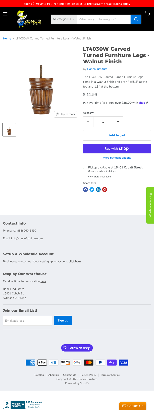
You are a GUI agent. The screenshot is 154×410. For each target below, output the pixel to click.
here (43, 281)
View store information (100, 176)
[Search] (136, 19)
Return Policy (88, 375)
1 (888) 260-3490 (25, 231)
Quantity (88, 112)
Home (7, 38)
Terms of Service (110, 375)
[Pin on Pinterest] (104, 189)
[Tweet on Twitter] (91, 189)
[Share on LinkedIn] (98, 189)
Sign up (63, 320)
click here (75, 261)
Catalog (39, 375)
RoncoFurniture (97, 69)
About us (53, 375)
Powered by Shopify (77, 383)
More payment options (117, 157)
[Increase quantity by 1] (118, 121)
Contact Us (69, 375)
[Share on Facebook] (85, 189)
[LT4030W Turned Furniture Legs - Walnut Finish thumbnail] (9, 129)
